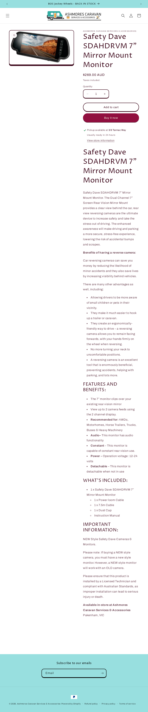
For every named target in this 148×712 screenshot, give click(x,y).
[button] (8, 16)
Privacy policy (109, 704)
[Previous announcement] (7, 4)
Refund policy (91, 704)
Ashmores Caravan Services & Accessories (39, 704)
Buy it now (111, 117)
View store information (100, 140)
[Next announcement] (141, 4)
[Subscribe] (102, 673)
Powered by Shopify (71, 704)
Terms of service (127, 704)
